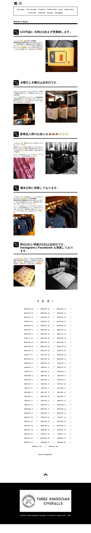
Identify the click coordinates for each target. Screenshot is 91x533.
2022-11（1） (29, 371)
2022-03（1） (62, 380)
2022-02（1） (29, 384)
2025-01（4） (45, 334)
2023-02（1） (29, 367)
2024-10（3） (45, 338)
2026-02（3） (29, 317)
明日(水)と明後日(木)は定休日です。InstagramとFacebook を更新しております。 (46, 247)
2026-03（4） (62, 313)
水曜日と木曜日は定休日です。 (39, 82)
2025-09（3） (62, 321)
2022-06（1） (62, 375)
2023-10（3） (45, 355)
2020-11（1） (29, 405)
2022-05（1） (29, 380)
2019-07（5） (29, 425)
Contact (50, 13)
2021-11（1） (29, 388)
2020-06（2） (62, 409)
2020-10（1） (45, 405)
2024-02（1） (29, 350)
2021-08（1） (29, 392)
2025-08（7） (29, 325)
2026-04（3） (45, 313)
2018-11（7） (62, 434)
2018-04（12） (37, 446)
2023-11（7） (29, 355)
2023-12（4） (62, 350)
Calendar (41, 13)
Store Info (32, 13)
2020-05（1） (29, 413)
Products (41, 9)
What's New (69, 9)
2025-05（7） (29, 330)
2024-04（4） (45, 346)
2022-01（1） (45, 384)
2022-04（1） (45, 380)
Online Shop (52, 9)
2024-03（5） (62, 346)
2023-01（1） (45, 367)
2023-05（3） (29, 363)
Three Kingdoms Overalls (36, 515)
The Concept (31, 9)
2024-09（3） (62, 338)
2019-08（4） (62, 421)
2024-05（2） (29, 346)
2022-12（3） (62, 367)
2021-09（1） (62, 388)
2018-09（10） (45, 438)
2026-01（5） (45, 317)
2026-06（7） (62, 309)
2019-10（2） (29, 421)
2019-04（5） (29, 430)
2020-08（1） (29, 409)
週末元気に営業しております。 (40, 187)
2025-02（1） (29, 334)
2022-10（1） (45, 371)
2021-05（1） (29, 396)
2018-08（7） (62, 438)
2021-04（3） (45, 396)
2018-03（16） (54, 446)
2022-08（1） (29, 375)
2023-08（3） (29, 359)
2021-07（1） (45, 392)
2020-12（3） (62, 400)
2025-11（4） (29, 321)
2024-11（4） (29, 338)
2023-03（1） (62, 363)
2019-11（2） (62, 417)
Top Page (21, 9)
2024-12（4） (62, 334)
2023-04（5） (46, 363)
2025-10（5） (45, 321)
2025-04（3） (46, 330)
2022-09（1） (62, 371)
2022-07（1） (45, 375)
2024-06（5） (62, 342)
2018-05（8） (62, 442)
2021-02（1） (29, 400)
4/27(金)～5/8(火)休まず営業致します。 (46, 32)
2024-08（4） (29, 342)
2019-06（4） (45, 425)
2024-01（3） (45, 350)
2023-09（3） (62, 355)
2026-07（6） (45, 309)
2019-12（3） (45, 417)
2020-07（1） (45, 409)
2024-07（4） (45, 342)
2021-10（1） (45, 388)
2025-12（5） (62, 317)
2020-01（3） (29, 417)
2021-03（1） (62, 396)
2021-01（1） (45, 400)
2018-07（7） (29, 442)
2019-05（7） (62, 425)
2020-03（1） (45, 413)
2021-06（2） (62, 392)
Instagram (59, 13)
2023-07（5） (45, 359)
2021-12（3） (62, 384)
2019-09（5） (45, 421)
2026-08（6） (29, 309)
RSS (69, 515)
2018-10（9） (29, 438)
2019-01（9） (29, 434)
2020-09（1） (62, 405)
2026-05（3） (29, 313)
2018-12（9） (45, 434)
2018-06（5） (45, 442)
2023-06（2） (62, 359)
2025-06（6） (62, 325)
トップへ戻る (46, 474)
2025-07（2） (45, 325)
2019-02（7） (62, 430)
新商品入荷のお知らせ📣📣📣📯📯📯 (44, 134)
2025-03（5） (62, 330)
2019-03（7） (45, 430)
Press (61, 9)
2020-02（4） (62, 413)
